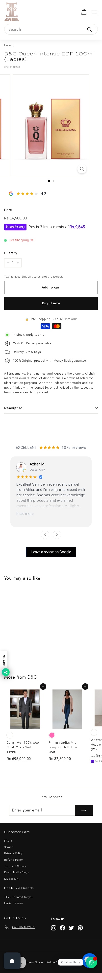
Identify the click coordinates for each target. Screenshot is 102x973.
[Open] (12, 960)
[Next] (57, 535)
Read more (24, 514)
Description (13, 407)
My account (12, 878)
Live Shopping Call (22, 240)
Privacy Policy (13, 853)
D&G (32, 677)
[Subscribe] (84, 810)
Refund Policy (13, 859)
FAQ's (8, 840)
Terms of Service (15, 866)
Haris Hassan (13, 903)
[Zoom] (82, 168)
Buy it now (51, 303)
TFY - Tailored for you (18, 897)
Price (8, 210)
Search (9, 847)
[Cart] (84, 12)
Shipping (27, 276)
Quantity (10, 253)
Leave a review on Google (51, 552)
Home (7, 45)
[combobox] (51, 29)
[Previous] (45, 535)
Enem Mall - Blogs (16, 872)
